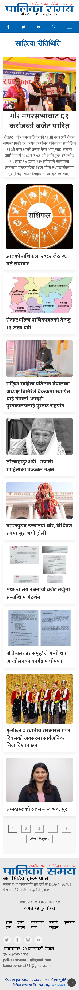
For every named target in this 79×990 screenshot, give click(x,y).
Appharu (59, 985)
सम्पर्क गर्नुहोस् (53, 925)
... (53, 828)
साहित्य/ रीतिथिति (38, 43)
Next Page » (39, 838)
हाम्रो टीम (9, 925)
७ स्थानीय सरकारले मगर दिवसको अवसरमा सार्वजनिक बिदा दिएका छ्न (38, 737)
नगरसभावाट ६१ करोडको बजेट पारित (39, 120)
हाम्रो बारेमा (21, 925)
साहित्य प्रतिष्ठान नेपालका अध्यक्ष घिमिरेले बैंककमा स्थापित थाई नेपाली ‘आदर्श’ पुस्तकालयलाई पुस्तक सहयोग (38, 394)
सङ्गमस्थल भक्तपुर (36, 808)
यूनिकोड (69, 922)
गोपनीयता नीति (37, 925)
